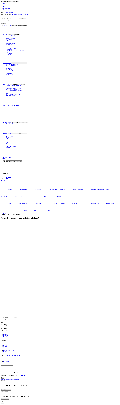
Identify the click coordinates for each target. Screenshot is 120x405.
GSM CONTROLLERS (8, 113)
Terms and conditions (8, 344)
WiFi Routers (9, 138)
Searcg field (3, 18)
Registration (8, 177)
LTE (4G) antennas (10, 38)
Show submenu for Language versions (11, 1)
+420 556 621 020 (16, 14)
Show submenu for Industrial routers (19, 133)
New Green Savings (10, 95)
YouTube (5, 338)
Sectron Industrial (7, 8)
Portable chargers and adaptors (13, 86)
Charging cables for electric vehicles (14, 85)
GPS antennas (9, 42)
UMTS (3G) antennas (11, 37)
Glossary (5, 346)
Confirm (6, 391)
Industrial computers (7, 157)
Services (8, 147)
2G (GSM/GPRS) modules (12, 64)
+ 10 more (8, 54)
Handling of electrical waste (9, 350)
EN (4, 5)
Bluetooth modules (10, 70)
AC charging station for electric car (13, 88)
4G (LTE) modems (10, 123)
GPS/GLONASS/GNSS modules (13, 72)
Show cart (12, 398)
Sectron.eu (5, 9)
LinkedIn (5, 336)
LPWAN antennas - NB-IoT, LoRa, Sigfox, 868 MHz (18, 50)
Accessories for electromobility (13, 91)
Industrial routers (7, 133)
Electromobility (6, 84)
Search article (22, 18)
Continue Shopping (5, 398)
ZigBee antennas (9, 52)
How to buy (6, 345)
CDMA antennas (10, 47)
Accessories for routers (11, 146)
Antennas (5, 34)
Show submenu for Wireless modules (19, 63)
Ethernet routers (9, 140)
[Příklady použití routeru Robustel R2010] (60, 236)
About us (5, 342)
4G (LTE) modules (10, 67)
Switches (8, 141)
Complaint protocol (7, 352)
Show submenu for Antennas (14, 34)
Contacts (5, 159)
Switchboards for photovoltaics (13, 94)
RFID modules (9, 74)
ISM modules (9, 73)
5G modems (8, 125)
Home (4, 213)
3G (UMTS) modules (11, 65)
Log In (7, 175)
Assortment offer (7, 25)
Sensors (8, 143)
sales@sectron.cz (24, 14)
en (1, 1)
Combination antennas (11, 45)
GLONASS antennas (10, 43)
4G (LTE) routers (10, 136)
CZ (4, 3)
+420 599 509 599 (9, 12)
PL (4, 6)
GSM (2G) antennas (10, 35)
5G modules (8, 68)
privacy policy (22, 319)
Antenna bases (9, 53)
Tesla (7, 93)
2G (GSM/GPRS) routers (11, 135)
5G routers (8, 137)
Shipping (5, 351)
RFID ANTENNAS (10, 44)
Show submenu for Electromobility (18, 84)
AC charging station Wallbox (12, 89)
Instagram (5, 335)
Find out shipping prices (6, 389)
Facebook (5, 334)
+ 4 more (8, 75)
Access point (9, 145)
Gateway (8, 142)
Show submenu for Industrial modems (19, 122)
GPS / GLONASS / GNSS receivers (11, 105)
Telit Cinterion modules (8, 349)
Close (2, 391)
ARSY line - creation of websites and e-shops (10, 379)
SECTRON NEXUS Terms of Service (11, 355)
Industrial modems (7, 122)
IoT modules (9, 69)
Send (15, 317)
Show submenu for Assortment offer (19, 25)
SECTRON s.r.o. (4, 17)
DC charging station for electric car (13, 90)
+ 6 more (8, 148)
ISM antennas (9, 49)
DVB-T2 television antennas (12, 48)
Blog (4, 158)
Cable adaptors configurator (9, 347)
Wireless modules (7, 63)
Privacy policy (6, 354)
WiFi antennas (9, 40)
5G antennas (9, 39)
